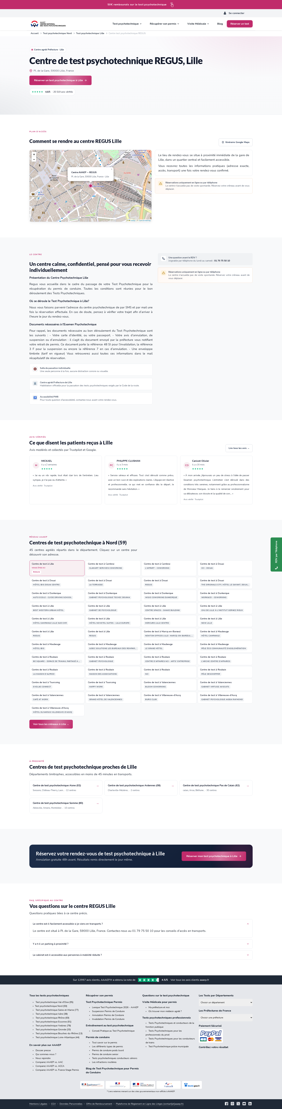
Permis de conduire (98, 1037)
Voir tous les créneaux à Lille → (51, 724)
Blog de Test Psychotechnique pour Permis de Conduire (112, 1070)
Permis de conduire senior (105, 1054)
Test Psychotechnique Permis (104, 1002)
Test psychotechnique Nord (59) (51, 1006)
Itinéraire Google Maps (237, 142)
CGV (53, 1103)
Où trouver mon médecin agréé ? (165, 1011)
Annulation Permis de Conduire (108, 1015)
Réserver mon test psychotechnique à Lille (211, 856)
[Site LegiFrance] (92, 1085)
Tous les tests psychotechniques (49, 995)
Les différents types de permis (107, 1046)
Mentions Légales (38, 1103)
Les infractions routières (104, 1062)
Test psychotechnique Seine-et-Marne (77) (57, 1010)
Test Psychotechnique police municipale (168, 1046)
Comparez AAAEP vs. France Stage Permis (57, 1070)
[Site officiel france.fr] (169, 1085)
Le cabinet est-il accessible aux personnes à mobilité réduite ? (67, 955)
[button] (90, 185)
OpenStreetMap (145, 220)
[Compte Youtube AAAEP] (244, 1104)
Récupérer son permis (99, 995)
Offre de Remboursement (99, 1103)
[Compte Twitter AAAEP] (238, 1104)
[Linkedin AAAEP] (250, 1104)
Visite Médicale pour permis (159, 1002)
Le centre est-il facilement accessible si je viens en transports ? (68, 923)
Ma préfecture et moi (159, 1007)
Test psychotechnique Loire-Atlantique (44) (57, 1037)
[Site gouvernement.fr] (118, 1085)
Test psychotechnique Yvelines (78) (53, 1025)
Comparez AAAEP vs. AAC (49, 1062)
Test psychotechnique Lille (90, 33)
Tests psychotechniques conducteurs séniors (114, 1058)
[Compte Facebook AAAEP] (226, 1104)
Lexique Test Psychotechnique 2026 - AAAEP (115, 1007)
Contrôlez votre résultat (213, 1047)
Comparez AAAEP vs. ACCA (50, 1066)
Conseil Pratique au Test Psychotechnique (113, 1030)
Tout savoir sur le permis (104, 1042)
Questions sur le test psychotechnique (165, 995)
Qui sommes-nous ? (46, 1054)
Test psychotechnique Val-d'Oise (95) (54, 1002)
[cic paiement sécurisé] (226, 1036)
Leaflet (132, 220)
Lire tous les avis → (239, 448)
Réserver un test (239, 23)
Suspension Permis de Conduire (108, 1011)
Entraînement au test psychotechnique (109, 1025)
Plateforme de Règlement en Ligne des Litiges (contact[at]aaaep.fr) (149, 1103)
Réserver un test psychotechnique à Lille (58, 80)
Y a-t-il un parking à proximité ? (50, 944)
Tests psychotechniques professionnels (166, 1018)
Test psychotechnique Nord (57, 33)
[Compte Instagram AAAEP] (232, 1104)
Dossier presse (43, 1050)
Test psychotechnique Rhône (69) (52, 1017)
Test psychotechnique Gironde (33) (53, 1029)
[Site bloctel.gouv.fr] (192, 1085)
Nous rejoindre (43, 1058)
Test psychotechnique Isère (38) (52, 1013)
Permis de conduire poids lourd (108, 1050)
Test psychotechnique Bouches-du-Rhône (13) (59, 1033)
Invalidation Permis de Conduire (108, 1019)
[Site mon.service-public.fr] (143, 1085)
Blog (220, 24)
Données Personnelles (71, 1103)
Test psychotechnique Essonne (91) (53, 1021)
